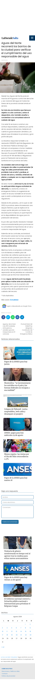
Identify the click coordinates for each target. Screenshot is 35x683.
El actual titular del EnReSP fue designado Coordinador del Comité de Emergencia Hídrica (26, 329)
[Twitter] (8, 317)
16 (30, 631)
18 (7, 635)
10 (2, 631)
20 (17, 635)
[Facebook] (3, 317)
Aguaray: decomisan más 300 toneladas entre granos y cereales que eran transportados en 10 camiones (9, 329)
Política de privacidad (8, 676)
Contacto (5, 673)
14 (21, 631)
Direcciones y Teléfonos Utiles (11, 671)
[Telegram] (22, 317)
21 (21, 635)
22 (26, 635)
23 (30, 635)
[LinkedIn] (17, 317)
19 (11, 635)
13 (16, 631)
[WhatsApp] (13, 317)
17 (2, 635)
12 (11, 631)
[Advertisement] (17, 17)
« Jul (2, 647)
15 (25, 631)
